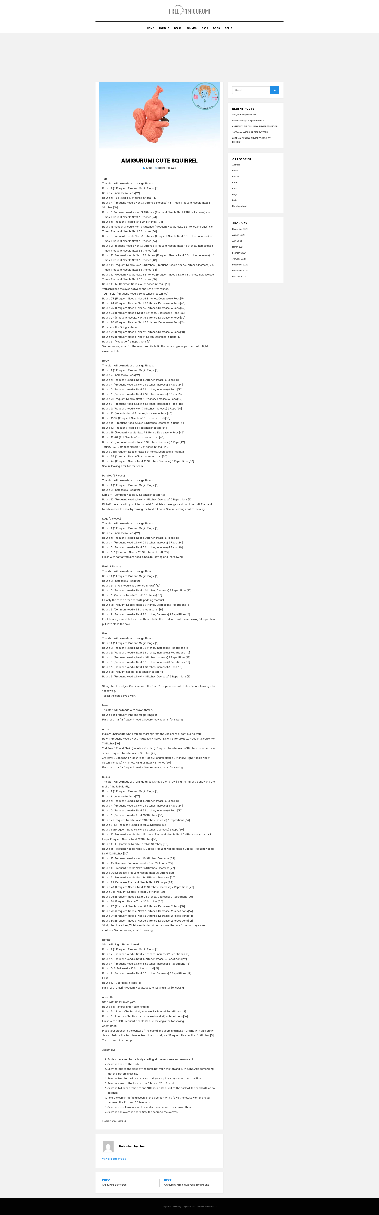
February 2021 (239, 253)
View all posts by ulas (114, 1158)
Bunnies (192, 28)
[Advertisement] (189, 55)
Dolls (228, 28)
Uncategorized (119, 1121)
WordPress (212, 1207)
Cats (205, 28)
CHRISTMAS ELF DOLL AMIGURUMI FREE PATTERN (255, 126)
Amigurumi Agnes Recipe (244, 114)
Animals (164, 28)
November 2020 (240, 270)
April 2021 (237, 241)
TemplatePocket (188, 1207)
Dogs (216, 28)
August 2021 (238, 235)
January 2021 (239, 259)
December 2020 (240, 265)
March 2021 (237, 247)
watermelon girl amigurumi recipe (248, 120)
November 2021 (240, 229)
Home (150, 28)
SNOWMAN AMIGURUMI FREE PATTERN (250, 132)
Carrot (235, 182)
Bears (178, 28)
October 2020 (239, 276)
